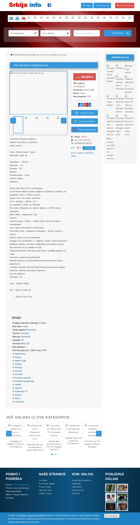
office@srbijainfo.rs (21, 484)
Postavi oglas (126, 6)
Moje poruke (78, 490)
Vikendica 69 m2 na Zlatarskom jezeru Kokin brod (17, 447)
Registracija (103, 5)
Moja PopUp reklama (81, 480)
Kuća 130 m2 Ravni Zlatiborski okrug (50, 55)
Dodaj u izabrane (87, 121)
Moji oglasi (76, 487)
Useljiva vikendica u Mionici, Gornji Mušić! (94, 444)
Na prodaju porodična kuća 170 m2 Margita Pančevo (36, 445)
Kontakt (9, 498)
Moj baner (76, 483)
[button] (23, 33)
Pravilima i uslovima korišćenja (31, 515)
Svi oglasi (43, 480)
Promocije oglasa (47, 483)
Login (88, 5)
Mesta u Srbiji (45, 493)
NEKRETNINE (20, 55)
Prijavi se (76, 493)
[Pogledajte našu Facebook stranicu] (49, 5)
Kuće (30, 55)
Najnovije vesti (45, 490)
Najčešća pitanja (13, 491)
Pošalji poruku (87, 113)
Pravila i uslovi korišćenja (17, 488)
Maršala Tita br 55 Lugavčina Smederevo (56, 441)
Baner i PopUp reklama (17, 494)
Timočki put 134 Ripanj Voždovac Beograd (75, 444)
